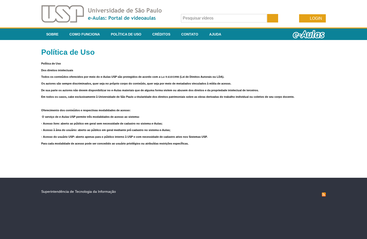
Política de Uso (126, 34)
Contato (189, 34)
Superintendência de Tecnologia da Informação (78, 192)
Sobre (52, 34)
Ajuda (215, 34)
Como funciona (84, 34)
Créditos (161, 34)
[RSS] (324, 195)
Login (316, 18)
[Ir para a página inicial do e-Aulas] (105, 21)
